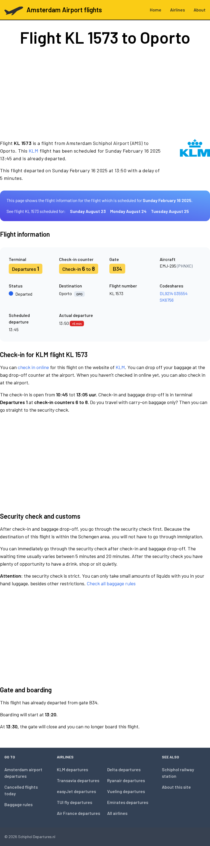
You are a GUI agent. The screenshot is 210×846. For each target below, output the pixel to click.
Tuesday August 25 (170, 211)
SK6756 (167, 299)
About (200, 9)
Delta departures (124, 769)
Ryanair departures (126, 780)
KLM (33, 151)
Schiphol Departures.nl (36, 836)
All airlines (117, 813)
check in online (33, 367)
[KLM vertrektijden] (195, 160)
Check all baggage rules (111, 583)
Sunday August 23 (88, 211)
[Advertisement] (105, 92)
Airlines (177, 9)
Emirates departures (127, 802)
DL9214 (166, 293)
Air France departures (78, 813)
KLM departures (72, 769)
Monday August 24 (128, 211)
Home (155, 9)
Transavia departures (78, 780)
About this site (176, 786)
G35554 (181, 293)
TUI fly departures (74, 802)
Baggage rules (18, 804)
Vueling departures (126, 791)
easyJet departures (76, 791)
